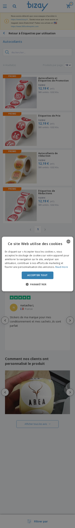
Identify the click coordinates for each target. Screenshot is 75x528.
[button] (37, 284)
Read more (61, 266)
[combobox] (68, 241)
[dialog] (37, 264)
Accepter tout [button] (37, 275)
